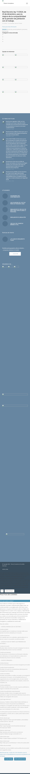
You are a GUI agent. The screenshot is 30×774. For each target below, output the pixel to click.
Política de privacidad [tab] (5, 745)
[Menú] (27, 3)
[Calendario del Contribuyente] (5, 196)
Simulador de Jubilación (18, 217)
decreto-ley (9, 29)
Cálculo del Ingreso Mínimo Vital (16, 224)
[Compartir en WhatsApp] (4, 39)
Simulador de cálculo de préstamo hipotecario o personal (18, 210)
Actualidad (12, 23)
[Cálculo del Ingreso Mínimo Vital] (5, 223)
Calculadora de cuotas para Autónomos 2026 (17, 203)
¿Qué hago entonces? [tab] (5, 699)
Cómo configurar (9, 591)
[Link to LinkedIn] (26, 567)
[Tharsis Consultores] (12, 3)
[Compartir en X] (4, 37)
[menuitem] (27, 3)
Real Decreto (5, 31)
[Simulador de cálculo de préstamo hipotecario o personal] (5, 209)
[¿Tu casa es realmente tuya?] (5, 239)
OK (2, 591)
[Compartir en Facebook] (4, 34)
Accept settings (8, 759)
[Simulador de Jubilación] (5, 217)
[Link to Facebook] (21, 567)
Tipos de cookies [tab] (4, 624)
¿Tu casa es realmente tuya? (17, 239)
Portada (20, 23)
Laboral (16, 23)
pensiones (24, 29)
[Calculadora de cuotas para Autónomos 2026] (5, 202)
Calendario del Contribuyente (15, 196)
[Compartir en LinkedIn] (4, 41)
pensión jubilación (17, 29)
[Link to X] (24, 567)
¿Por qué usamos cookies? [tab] (7, 601)
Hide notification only (20, 759)
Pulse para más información (9, 26)
